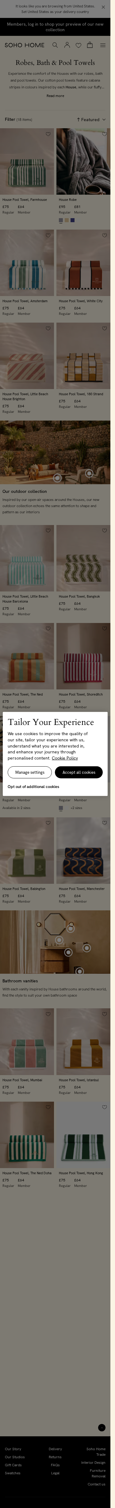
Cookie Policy (65, 758)
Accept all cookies (79, 772)
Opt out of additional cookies (33, 787)
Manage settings (29, 772)
